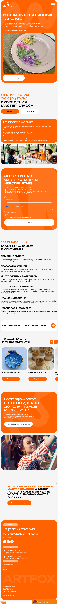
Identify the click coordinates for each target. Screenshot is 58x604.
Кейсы (5, 569)
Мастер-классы (8, 564)
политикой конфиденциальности (22, 217)
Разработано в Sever (8, 595)
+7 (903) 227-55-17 (19, 529)
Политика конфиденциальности (11, 593)
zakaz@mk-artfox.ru (21, 534)
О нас (5, 567)
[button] (14, 78)
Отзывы (5, 572)
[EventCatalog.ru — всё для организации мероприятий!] (3, 603)
